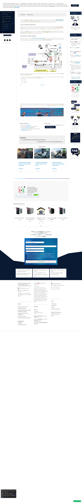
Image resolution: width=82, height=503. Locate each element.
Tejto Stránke (16, 7)
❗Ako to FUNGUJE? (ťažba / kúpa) (6, 19)
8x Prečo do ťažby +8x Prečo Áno (41, 323)
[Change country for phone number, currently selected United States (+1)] (27, 251)
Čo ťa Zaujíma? (28, 240)
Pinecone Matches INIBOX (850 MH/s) (52, 218)
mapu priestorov (41, 38)
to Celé (37, 319)
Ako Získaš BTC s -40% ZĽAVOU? (6, 22)
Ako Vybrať (23, 130)
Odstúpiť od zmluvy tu (22, 316)
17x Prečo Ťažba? (5, 14)
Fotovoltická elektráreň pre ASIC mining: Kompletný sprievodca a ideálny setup (25, 164)
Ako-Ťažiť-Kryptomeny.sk (57, 283)
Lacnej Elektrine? (30, 127)
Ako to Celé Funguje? (75, 112)
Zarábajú (28, 125)
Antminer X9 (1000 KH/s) (19, 218)
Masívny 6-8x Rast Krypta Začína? (75, 144)
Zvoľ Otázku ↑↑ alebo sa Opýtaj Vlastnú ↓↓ (31, 244)
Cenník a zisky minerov (7, 35)
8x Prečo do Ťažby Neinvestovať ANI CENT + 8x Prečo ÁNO (75, 96)
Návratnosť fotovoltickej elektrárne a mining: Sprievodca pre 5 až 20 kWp (58, 164)
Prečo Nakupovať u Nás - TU (76, 77)
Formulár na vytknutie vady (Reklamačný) (23, 313)
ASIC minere (36, 311)
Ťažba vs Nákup (24, 129)
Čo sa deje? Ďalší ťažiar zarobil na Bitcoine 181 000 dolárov (33, 139)
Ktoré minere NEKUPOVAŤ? (6, 16)
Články (52, 315)
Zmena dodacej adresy (22, 324)
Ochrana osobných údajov (22, 306)
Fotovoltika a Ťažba (5, 24)
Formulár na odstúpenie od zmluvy (24, 318)
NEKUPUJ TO (77, 63)
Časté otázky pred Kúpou (75, 158)
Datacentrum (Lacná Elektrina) (7, 12)
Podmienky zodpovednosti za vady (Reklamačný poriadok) (24, 310)
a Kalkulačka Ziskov (56, 312)
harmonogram (35, 38)
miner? (37, 321)
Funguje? (27, 126)
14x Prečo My (53, 305)
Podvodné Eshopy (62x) (55, 314)
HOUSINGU (77, 55)
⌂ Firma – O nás (4, 28)
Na (20, 323)
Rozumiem (75, 5)
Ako (35, 319)
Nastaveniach (51, 6)
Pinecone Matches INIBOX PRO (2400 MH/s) (30, 218)
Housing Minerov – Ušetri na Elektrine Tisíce (41, 218)
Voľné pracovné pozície (55, 309)
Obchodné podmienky (22, 308)
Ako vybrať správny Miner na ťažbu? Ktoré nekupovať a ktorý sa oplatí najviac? (75, 128)
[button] (21, 112)
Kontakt (52, 307)
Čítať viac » (21, 168)
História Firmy (54, 304)
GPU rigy (35, 309)
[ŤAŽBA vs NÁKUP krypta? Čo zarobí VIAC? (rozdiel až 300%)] (75, 26)
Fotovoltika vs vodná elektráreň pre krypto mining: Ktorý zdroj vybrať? (41, 164)
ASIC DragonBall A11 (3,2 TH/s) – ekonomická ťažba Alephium (50, 141)
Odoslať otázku (41, 261)
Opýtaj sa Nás (51, 127)
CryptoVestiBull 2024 (59, 20)
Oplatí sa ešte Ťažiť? (38, 316)
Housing (35, 313)
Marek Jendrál (30, 14)
